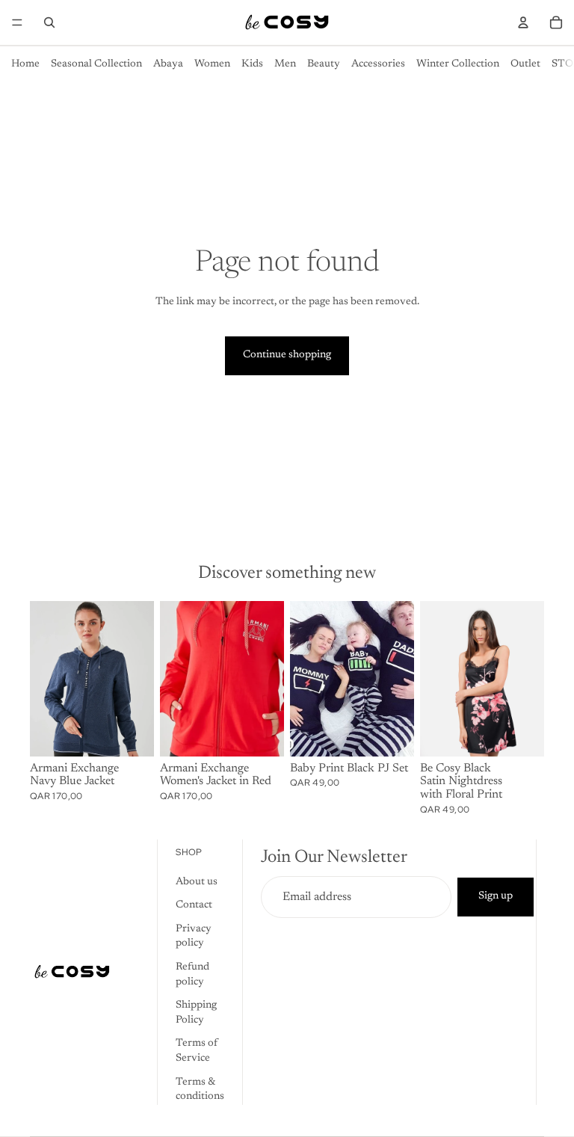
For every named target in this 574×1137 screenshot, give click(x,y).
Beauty (323, 64)
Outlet (525, 64)
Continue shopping (287, 355)
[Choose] (130, 733)
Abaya (168, 64)
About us (196, 882)
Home (25, 64)
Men (285, 64)
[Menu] (17, 22)
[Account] (523, 22)
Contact (194, 906)
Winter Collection (457, 64)
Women (212, 64)
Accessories (378, 64)
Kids (252, 64)
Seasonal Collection (96, 64)
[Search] (49, 22)
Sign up (495, 897)
